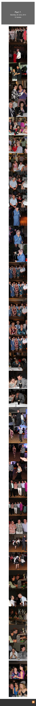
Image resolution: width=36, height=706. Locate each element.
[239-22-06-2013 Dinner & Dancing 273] (18, 543)
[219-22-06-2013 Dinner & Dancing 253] (18, 180)
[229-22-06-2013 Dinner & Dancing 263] (18, 361)
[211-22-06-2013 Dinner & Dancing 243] (18, 35)
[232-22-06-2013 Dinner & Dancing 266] (18, 416)
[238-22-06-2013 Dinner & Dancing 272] (18, 525)
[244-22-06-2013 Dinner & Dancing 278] (18, 615)
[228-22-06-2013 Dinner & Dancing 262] (18, 343)
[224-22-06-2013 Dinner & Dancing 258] (18, 271)
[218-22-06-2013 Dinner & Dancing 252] (18, 162)
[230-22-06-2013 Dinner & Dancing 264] (18, 380)
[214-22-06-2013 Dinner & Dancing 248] (18, 89)
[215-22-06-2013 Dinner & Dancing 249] (18, 108)
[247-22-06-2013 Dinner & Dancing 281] (18, 670)
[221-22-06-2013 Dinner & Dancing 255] (18, 216)
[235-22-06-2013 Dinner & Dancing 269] (18, 470)
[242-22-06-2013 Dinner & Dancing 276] (18, 579)
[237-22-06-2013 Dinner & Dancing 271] (18, 506)
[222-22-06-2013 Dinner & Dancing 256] (18, 234)
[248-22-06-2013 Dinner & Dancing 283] (18, 688)
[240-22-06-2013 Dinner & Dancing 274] (18, 561)
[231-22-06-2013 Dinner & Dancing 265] (18, 398)
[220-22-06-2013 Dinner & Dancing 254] (18, 198)
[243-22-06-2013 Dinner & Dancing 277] (18, 597)
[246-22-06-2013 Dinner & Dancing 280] (18, 651)
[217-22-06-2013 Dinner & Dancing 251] (18, 144)
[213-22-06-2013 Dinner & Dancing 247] (18, 71)
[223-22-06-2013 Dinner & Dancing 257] (18, 253)
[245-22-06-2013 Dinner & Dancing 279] (18, 633)
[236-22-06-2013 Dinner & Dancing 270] (18, 488)
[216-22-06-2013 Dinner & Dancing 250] (18, 126)
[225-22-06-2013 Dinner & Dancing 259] (18, 289)
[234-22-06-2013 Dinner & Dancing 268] (18, 452)
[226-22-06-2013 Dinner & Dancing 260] (18, 307)
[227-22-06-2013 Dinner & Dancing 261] (18, 325)
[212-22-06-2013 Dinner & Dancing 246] (18, 53)
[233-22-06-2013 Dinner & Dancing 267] (18, 434)
